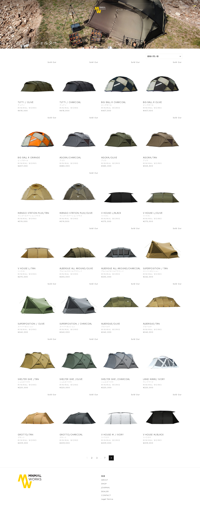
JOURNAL (80, 10)
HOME (62, 10)
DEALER (119, 10)
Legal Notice (107, 499)
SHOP (70, 10)
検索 (103, 476)
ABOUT (129, 10)
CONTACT (139, 10)
